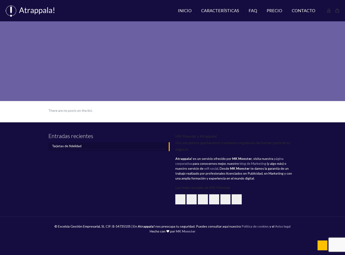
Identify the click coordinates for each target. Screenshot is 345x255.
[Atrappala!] (33, 10)
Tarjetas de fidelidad (66, 146)
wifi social (211, 168)
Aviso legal (283, 226)
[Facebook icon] (158, 238)
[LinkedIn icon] (172, 238)
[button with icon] (180, 199)
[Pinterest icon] (177, 238)
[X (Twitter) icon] (163, 238)
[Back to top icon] (322, 245)
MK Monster (186, 231)
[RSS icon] (187, 238)
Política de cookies (255, 226)
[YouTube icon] (167, 238)
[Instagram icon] (182, 238)
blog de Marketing (253, 163)
